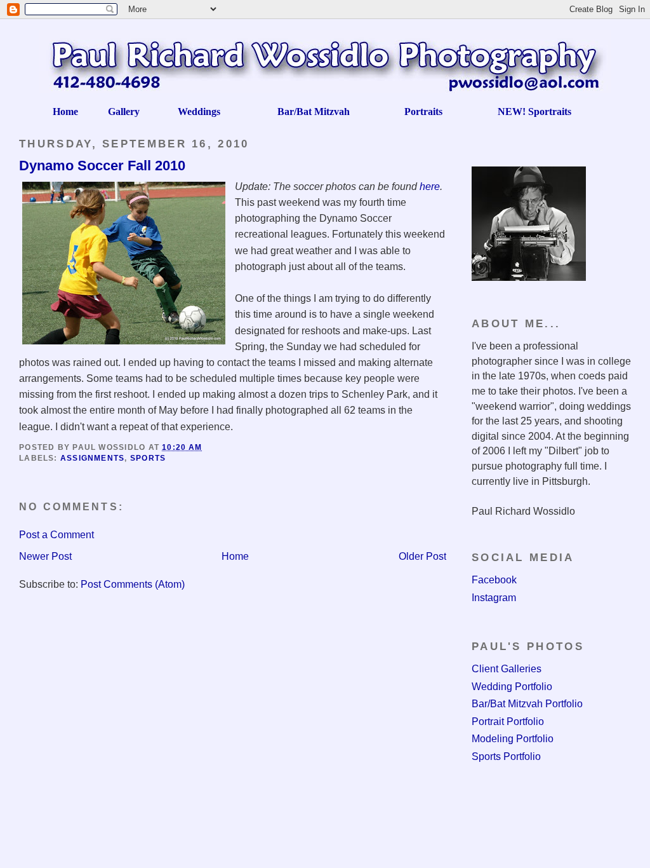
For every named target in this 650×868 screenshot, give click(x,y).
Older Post (422, 556)
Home (235, 556)
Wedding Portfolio (512, 686)
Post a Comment (56, 534)
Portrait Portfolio (508, 721)
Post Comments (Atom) (133, 584)
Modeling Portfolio (513, 738)
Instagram (494, 597)
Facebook (494, 579)
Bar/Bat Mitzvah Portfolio (527, 703)
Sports (148, 458)
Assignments (92, 458)
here (430, 186)
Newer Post (45, 556)
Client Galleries (506, 668)
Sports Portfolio (506, 756)
